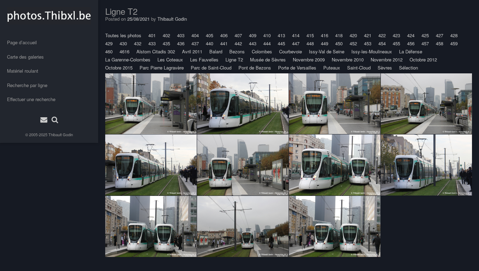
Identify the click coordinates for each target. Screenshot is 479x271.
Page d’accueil (22, 42)
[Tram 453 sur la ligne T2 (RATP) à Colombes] (243, 103)
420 (353, 35)
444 (267, 43)
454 (382, 43)
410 (267, 35)
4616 (124, 51)
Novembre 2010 (348, 59)
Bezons (237, 51)
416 (324, 35)
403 (180, 35)
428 (454, 35)
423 (396, 35)
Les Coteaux (170, 59)
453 (367, 43)
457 (425, 43)
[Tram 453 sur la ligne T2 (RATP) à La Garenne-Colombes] (151, 103)
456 (410, 43)
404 (195, 35)
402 (166, 35)
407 (238, 35)
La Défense (410, 51)
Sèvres (385, 67)
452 (353, 43)
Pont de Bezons (254, 67)
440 (209, 43)
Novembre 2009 (309, 59)
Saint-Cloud (359, 67)
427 (439, 35)
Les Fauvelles (204, 59)
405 (209, 35)
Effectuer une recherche (31, 99)
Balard (215, 51)
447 (295, 43)
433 (152, 43)
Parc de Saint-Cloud (211, 67)
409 (252, 35)
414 (295, 35)
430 (123, 43)
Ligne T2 (234, 59)
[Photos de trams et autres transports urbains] (49, 16)
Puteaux (331, 67)
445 (281, 43)
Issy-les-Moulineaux (371, 51)
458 (439, 43)
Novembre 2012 (387, 59)
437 (195, 43)
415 (310, 35)
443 (252, 43)
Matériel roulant (22, 70)
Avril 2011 (192, 51)
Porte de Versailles (297, 67)
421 (367, 35)
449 (324, 43)
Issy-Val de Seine (326, 51)
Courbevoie (290, 51)
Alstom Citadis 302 (155, 51)
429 (109, 43)
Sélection (408, 67)
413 (281, 35)
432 (137, 43)
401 (152, 35)
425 (425, 35)
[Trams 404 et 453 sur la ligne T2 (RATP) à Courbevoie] (334, 165)
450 (339, 43)
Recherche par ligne (27, 85)
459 (454, 43)
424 (410, 35)
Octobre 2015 (119, 67)
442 (238, 43)
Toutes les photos (123, 35)
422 (382, 35)
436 (180, 43)
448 (310, 43)
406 (224, 35)
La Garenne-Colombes (127, 59)
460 (109, 51)
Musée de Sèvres (268, 59)
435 (166, 43)
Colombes (262, 51)
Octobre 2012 (423, 59)
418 (339, 35)
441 (224, 43)
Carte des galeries (25, 56)
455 (396, 43)
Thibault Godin (60, 134)
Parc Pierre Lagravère (162, 67)
